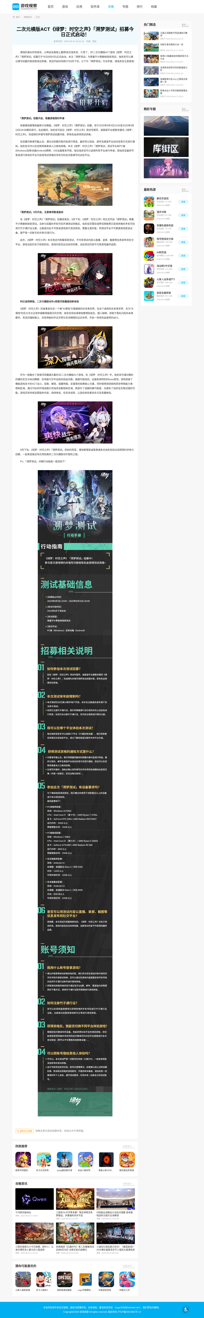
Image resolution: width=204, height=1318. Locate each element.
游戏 (65, 6)
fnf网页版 (161, 252)
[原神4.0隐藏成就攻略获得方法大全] (151, 59)
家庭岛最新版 (164, 293)
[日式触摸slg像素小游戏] (166, 168)
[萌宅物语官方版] (149, 242)
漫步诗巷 (161, 212)
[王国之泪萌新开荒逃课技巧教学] (151, 36)
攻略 (111, 6)
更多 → (185, 24)
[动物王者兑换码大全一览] (151, 47)
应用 (79, 6)
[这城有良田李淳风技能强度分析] (151, 70)
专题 (125, 6)
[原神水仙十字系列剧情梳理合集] (151, 93)
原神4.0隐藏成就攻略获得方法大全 (174, 57)
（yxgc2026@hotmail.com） (127, 1307)
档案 (154, 6)
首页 (51, 6)
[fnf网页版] (149, 255)
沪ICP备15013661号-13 (129, 1312)
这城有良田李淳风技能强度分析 (173, 68)
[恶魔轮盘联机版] (149, 228)
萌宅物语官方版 (165, 239)
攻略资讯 (28, 17)
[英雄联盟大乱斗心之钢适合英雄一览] (151, 82)
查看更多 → (129, 1146)
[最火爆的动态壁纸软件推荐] (166, 126)
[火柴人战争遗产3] (149, 282)
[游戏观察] (24, 6)
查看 (183, 202)
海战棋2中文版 (164, 266)
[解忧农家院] (149, 202)
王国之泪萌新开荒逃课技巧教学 (173, 34)
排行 (140, 6)
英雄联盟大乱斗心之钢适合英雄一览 (173, 80)
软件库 (95, 6)
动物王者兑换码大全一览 (171, 44)
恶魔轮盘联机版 (165, 225)
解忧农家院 (163, 198)
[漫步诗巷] (149, 215)
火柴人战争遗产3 (166, 279)
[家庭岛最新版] (149, 296)
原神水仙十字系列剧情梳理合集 (173, 91)
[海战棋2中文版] (149, 269)
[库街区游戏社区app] (166, 147)
